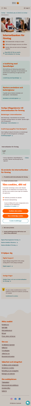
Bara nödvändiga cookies (15, 216)
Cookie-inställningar (15, 221)
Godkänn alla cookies (15, 211)
